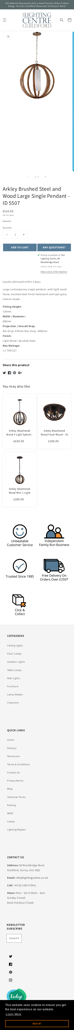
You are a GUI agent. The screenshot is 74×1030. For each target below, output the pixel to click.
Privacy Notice (15, 780)
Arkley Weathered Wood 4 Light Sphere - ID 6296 (19, 434)
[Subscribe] (18, 938)
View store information (54, 271)
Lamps (11, 821)
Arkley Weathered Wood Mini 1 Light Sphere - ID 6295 (20, 492)
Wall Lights (13, 678)
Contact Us (13, 772)
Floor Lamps (14, 653)
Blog (9, 788)
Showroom (13, 756)
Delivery (12, 748)
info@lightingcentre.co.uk (32, 877)
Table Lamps (14, 670)
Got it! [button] (37, 1023)
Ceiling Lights (15, 645)
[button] (4, 20)
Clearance (13, 702)
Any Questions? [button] (54, 247)
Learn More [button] (13, 1014)
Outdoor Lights (16, 661)
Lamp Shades (15, 694)
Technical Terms (16, 797)
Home (10, 739)
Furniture (12, 686)
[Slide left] (29, 177)
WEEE (10, 813)
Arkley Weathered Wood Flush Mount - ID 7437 (54, 434)
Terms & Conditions (18, 764)
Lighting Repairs (16, 829)
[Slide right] (45, 177)
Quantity (7, 227)
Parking (11, 805)
